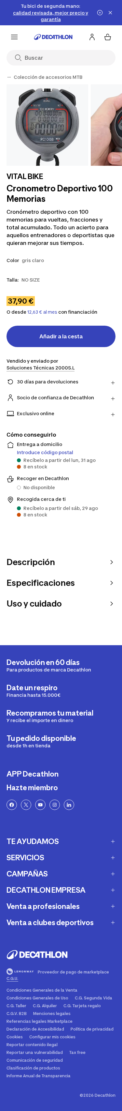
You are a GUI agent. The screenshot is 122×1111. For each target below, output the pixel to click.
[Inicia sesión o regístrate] (92, 37)
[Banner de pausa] (100, 12)
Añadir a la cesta (61, 336)
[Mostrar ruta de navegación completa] (9, 77)
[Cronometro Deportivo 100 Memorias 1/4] (47, 125)
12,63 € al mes (42, 312)
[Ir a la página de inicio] (53, 37)
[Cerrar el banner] (110, 12)
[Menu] (14, 37)
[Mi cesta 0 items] (107, 37)
